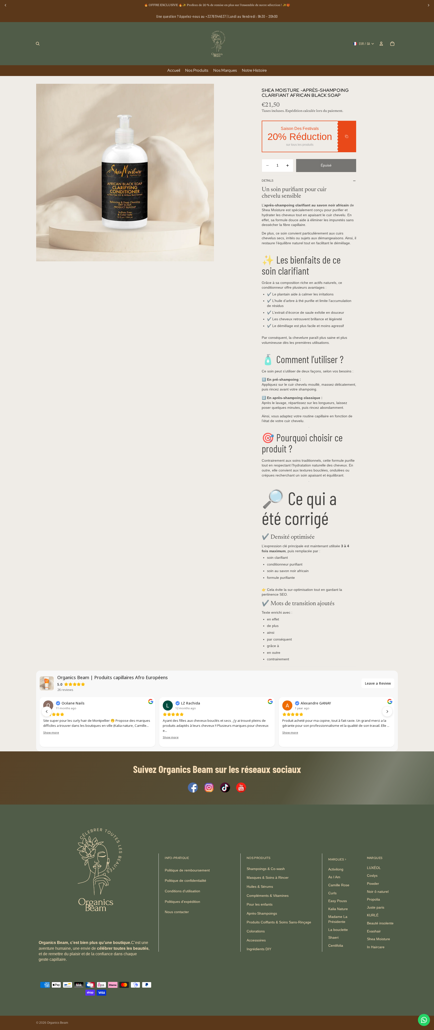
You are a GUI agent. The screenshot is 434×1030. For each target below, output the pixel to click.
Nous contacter (177, 912)
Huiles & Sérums (260, 887)
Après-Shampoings (262, 913)
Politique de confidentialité (185, 881)
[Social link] (193, 787)
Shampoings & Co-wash (266, 869)
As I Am (334, 877)
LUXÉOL (374, 868)
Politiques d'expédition (182, 902)
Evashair (374, 931)
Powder (373, 884)
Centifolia (335, 945)
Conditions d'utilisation (182, 891)
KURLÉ (372, 915)
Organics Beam (57, 1022)
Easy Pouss (337, 901)
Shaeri (333, 937)
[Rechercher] (37, 43)
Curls (332, 893)
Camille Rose (338, 885)
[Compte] (381, 43)
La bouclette (338, 930)
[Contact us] (424, 1020)
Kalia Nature (338, 909)
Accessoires (256, 940)
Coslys (372, 876)
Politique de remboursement (187, 870)
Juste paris (375, 907)
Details (267, 181)
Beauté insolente (380, 923)
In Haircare (376, 947)
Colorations (256, 931)
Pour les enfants (260, 904)
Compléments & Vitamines (268, 896)
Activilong (335, 869)
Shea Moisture (378, 939)
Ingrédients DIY (259, 949)
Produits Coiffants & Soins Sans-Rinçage (279, 922)
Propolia (373, 899)
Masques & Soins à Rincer (268, 878)
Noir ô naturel (378, 892)
